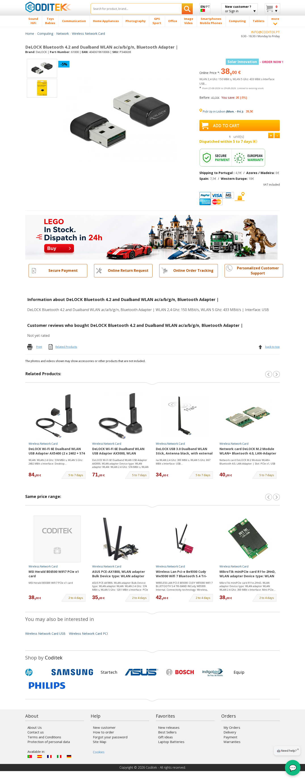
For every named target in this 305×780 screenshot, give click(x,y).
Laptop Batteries (171, 741)
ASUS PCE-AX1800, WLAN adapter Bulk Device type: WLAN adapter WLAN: (118, 574)
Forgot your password (110, 737)
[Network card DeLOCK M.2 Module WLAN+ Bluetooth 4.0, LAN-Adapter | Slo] (248, 416)
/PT (205, 6)
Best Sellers (167, 732)
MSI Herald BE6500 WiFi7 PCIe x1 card (54, 573)
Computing (45, 33)
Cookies (98, 752)
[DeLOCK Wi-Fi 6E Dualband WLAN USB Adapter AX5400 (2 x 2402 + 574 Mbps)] (57, 416)
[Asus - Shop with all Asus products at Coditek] (141, 672)
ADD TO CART (226, 125)
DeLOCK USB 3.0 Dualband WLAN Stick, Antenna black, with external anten (184, 451)
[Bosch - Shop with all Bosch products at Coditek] (180, 672)
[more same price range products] (276, 497)
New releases (169, 727)
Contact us (35, 732)
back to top (272, 347)
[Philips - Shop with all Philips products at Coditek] (47, 685)
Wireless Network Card (88, 33)
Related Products (66, 347)
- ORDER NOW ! (255, 62)
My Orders (232, 727)
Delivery (230, 732)
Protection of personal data (48, 741)
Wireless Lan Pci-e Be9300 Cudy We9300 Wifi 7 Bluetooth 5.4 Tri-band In (181, 574)
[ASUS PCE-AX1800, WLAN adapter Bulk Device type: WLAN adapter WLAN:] (120, 539)
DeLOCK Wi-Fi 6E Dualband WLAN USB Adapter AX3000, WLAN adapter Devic (118, 451)
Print (39, 347)
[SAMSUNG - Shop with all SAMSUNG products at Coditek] (72, 672)
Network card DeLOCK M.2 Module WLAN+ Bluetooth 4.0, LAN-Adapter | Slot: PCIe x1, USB (247, 461)
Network (62, 33)
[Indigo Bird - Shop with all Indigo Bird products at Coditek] (213, 672)
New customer (104, 727)
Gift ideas (165, 737)
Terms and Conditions (44, 737)
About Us (34, 727)
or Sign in (238, 8)
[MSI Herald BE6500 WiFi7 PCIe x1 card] (57, 539)
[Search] (187, 8)
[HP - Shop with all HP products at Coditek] (36, 672)
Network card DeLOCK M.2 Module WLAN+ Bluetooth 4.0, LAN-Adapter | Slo (247, 451)
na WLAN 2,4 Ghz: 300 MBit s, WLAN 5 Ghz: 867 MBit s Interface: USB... (183, 461)
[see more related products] (276, 374)
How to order (103, 732)
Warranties (232, 741)
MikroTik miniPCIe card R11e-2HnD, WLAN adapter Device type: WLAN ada (247, 574)
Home (29, 33)
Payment (230, 737)
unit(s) (238, 136)
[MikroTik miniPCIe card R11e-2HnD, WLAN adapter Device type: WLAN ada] (248, 539)
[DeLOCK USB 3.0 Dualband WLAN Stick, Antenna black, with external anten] (184, 416)
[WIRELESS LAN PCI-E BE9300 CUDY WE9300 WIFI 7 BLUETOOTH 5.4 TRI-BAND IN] (184, 539)
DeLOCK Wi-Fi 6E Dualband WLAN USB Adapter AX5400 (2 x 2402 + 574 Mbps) (57, 451)
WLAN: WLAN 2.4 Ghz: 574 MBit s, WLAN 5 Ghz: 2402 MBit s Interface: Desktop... (56, 461)
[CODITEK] (54, 7)
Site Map (99, 741)
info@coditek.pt (265, 32)
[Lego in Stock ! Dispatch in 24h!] (151, 237)
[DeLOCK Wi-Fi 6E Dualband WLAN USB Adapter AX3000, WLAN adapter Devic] (120, 416)
